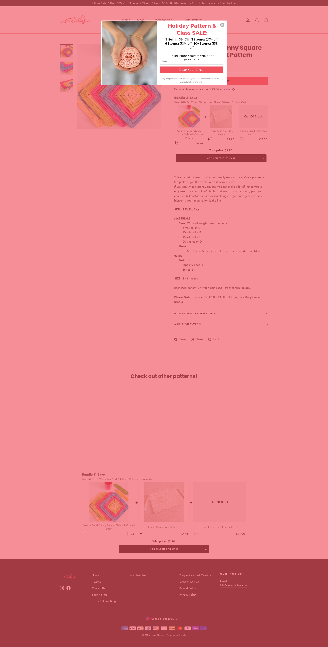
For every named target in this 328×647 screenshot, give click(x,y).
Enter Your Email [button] (191, 70)
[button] (222, 25)
